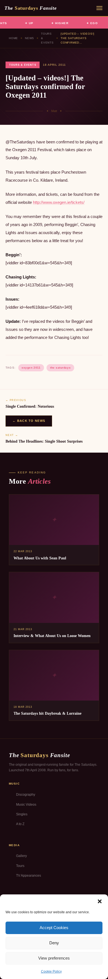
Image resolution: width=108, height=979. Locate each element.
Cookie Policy (51, 971)
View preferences (54, 958)
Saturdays (30, 8)
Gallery (21, 856)
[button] (99, 901)
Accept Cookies (54, 927)
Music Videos (26, 804)
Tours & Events (47, 38)
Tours (20, 866)
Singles (21, 814)
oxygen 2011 (31, 367)
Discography (25, 795)
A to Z (20, 824)
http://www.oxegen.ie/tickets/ (58, 202)
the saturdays (60, 367)
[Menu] (99, 8)
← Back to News (28, 420)
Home (13, 38)
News (29, 38)
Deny (54, 942)
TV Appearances (28, 875)
